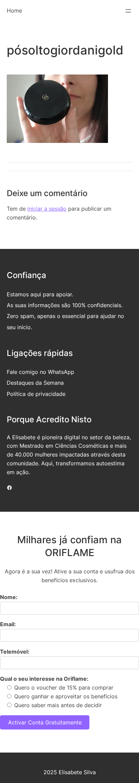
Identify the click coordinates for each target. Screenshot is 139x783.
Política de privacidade (36, 393)
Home (14, 10)
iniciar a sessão (46, 208)
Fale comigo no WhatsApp (40, 371)
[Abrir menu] (128, 11)
